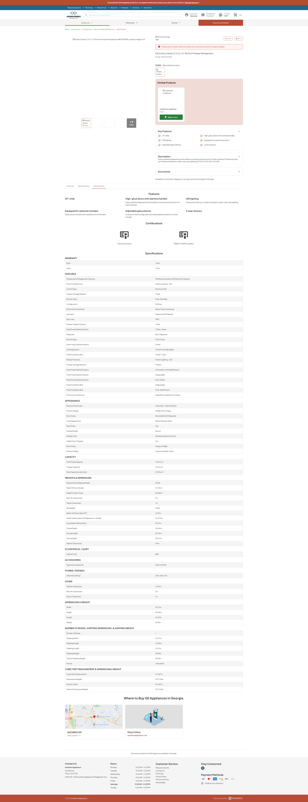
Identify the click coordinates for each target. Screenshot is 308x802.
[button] (208, 15)
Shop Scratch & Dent (221, 23)
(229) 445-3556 (71, 777)
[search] (132, 15)
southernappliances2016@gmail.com (92, 777)
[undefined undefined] (171, 97)
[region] (199, 104)
